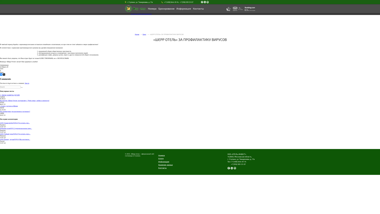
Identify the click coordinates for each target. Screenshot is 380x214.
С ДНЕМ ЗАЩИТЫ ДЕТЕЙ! (10, 95)
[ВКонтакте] (1, 74)
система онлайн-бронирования (141, 14)
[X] (4, 74)
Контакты (198, 8)
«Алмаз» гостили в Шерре (9, 106)
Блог (144, 34)
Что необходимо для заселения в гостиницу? (15, 111)
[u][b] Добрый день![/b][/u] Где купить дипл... (15, 134)
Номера (152, 8)
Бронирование (166, 8)
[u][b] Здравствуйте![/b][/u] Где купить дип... (15, 123)
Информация (183, 8)
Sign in (27, 83)
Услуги (161, 159)
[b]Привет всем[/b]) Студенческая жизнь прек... (16, 128)
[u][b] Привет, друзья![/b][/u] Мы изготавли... (15, 139)
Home (137, 34)
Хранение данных (165, 165)
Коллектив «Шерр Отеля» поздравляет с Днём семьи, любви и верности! (24, 100)
